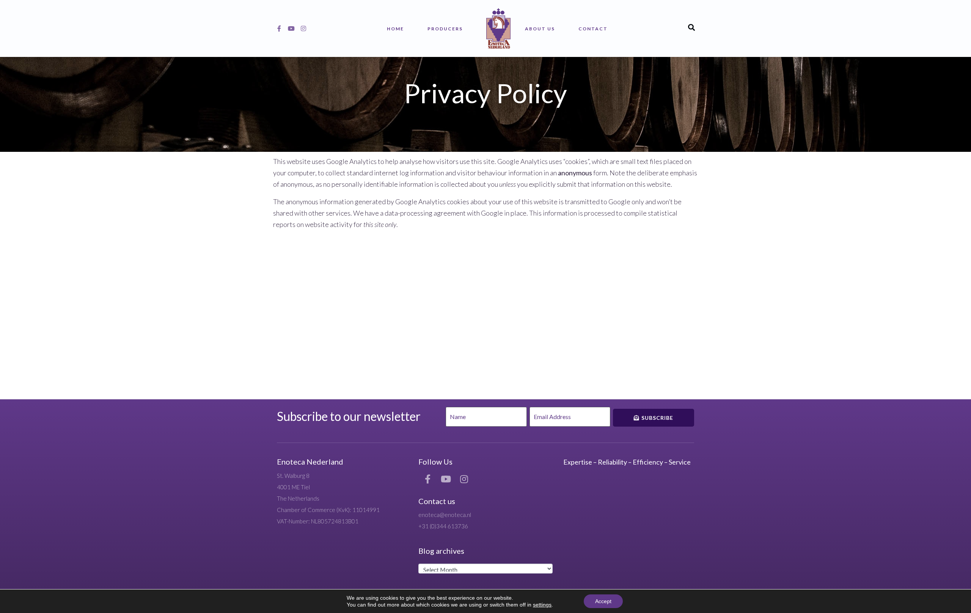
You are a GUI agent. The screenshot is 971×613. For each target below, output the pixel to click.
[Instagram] (303, 28)
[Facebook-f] (279, 28)
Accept (603, 601)
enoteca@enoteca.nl (444, 514)
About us (540, 29)
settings (542, 605)
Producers (445, 29)
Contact (593, 29)
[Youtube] (291, 28)
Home (395, 29)
